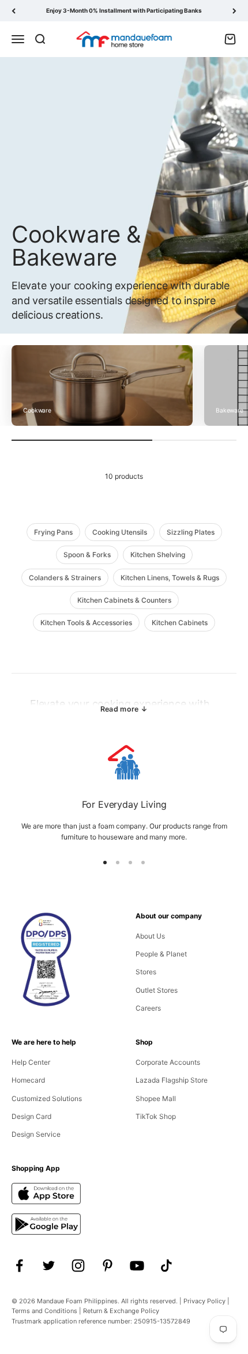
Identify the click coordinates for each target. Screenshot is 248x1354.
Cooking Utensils (119, 532)
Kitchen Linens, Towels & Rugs (170, 577)
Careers (148, 1008)
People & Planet (161, 954)
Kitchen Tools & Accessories (86, 622)
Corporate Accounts (168, 1062)
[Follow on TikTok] (166, 1265)
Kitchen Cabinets (180, 622)
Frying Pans (53, 532)
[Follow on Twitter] (49, 1265)
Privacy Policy (204, 1301)
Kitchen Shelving (157, 554)
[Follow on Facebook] (19, 1265)
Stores (146, 971)
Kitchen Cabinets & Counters (124, 600)
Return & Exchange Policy (121, 1311)
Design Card (31, 1116)
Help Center (31, 1062)
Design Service (36, 1134)
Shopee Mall (156, 1098)
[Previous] (14, 11)
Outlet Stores (157, 990)
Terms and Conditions (44, 1311)
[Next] (234, 11)
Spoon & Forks (87, 554)
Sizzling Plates (191, 532)
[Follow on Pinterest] (107, 1265)
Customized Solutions (47, 1098)
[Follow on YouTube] (137, 1265)
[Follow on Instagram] (78, 1265)
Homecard (28, 1080)
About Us (150, 936)
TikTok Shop (156, 1116)
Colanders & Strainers (65, 577)
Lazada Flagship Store (172, 1080)
